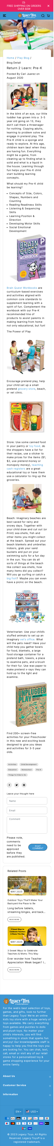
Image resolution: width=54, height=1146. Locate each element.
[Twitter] (16, 785)
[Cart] (48, 15)
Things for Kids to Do (17, 775)
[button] (5, 15)
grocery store (26, 388)
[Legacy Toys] (27, 15)
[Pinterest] (24, 785)
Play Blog (23, 57)
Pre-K (38, 770)
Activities (12, 764)
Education (12, 770)
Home (10, 57)
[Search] (43, 15)
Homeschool (27, 770)
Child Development (29, 764)
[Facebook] (9, 785)
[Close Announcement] (48, 5)
